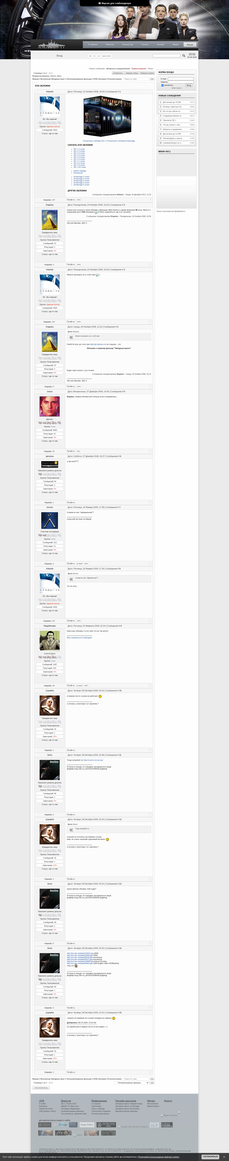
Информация (99, 1100)
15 (55, 546)
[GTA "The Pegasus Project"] (107, 1135)
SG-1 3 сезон (79, 153)
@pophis (50, 690)
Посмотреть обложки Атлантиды (121, 141)
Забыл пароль (177, 88)
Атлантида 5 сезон (81, 185)
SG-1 (63, 1104)
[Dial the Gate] (72, 1127)
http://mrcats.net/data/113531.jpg (80, 953)
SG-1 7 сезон (79, 161)
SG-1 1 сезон (79, 149)
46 (53, 686)
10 (120, 690)
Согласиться (210, 1156)
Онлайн (160, 44)
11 (120, 755)
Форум (190, 45)
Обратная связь (46, 1109)
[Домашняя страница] (79, 199)
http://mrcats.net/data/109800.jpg (80, 961)
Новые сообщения (97, 69)
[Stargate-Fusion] (166, 1127)
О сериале (93, 44)
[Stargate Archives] (86, 1127)
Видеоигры (75, 1109)
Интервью (65, 1109)
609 (54, 668)
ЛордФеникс (50, 626)
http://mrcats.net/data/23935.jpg (80, 955)
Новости (110, 44)
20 (53, 451)
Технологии (96, 1111)
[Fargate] (90, 1135)
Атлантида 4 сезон (81, 183)
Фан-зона (75, 1106)
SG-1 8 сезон (79, 163)
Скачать (145, 44)
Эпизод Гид (127, 44)
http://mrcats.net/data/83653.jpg (80, 963)
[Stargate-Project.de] (153, 1127)
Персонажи (96, 1106)
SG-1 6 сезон (79, 159)
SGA (68, 1104)
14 (120, 948)
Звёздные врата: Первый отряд (128, 1104)
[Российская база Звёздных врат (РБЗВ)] (62, 1135)
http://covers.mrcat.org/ (93, 760)
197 (53, 200)
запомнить (168, 85)
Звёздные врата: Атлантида (127, 1106)
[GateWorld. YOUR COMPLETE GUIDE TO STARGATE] (59, 1127)
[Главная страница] (52, 45)
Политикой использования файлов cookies (158, 1157)
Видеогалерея (153, 1106)
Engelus (50, 205)
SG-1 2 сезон (79, 151)
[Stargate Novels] (105, 1127)
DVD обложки (100, 79)
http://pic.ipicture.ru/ (98, 344)
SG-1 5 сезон (79, 157)
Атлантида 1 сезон (81, 177)
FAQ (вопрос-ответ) (47, 1111)
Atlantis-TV (65, 1106)
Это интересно (67, 1114)
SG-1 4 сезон (79, 155)
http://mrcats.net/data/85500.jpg (80, 957)
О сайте (42, 1104)
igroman (50, 456)
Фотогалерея (152, 1104)
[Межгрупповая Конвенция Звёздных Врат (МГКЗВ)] (45, 1135)
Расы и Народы (98, 1109)
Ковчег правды (80, 171)
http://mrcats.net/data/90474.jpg (80, 959)
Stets (49, 755)
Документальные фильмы (126, 1111)
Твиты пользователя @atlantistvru (170, 211)
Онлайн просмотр (125, 1100)
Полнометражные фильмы (79, 79)
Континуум (78, 173)
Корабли (106, 1111)
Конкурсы (43, 1106)
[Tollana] (77, 1135)
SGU (74, 1104)
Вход (60, 55)
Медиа (176, 44)
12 (120, 819)
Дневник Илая (81, 1114)
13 (120, 884)
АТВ (41, 1100)
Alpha (59, 76)
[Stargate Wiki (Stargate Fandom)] (132, 1127)
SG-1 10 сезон (80, 167)
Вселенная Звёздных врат (53, 79)
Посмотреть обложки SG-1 (94, 141)
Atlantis (53, 76)
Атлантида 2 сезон (81, 179)
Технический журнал (100, 1114)
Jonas (50, 391)
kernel (50, 507)
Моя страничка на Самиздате (79, 638)
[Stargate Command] (44, 1127)
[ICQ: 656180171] (78, 451)
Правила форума (138, 69)
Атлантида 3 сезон (81, 181)
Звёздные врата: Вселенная (127, 1109)
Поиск (150, 69)
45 (55, 434)
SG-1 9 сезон (79, 165)
